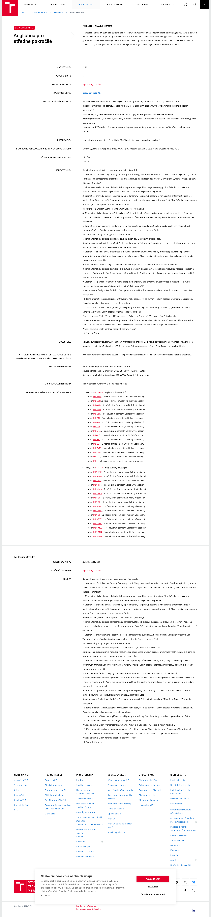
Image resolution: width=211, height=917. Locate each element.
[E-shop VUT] (193, 890)
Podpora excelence (117, 785)
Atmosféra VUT (21, 780)
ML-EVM (97, 448)
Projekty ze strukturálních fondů (120, 825)
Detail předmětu (77, 12)
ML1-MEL (97, 523)
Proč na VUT (51, 780)
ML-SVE (96, 422)
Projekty (111, 818)
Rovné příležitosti (178, 835)
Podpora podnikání (85, 856)
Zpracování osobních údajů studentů (89, 819)
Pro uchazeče (58, 4)
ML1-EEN (97, 532)
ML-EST (96, 439)
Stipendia (80, 836)
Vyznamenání (176, 803)
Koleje (16, 790)
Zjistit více (45, 896)
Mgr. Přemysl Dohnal (92, 84)
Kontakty (174, 850)
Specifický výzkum (116, 832)
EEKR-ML (99, 392)
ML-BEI (96, 413)
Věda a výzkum (115, 4)
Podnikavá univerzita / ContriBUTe (180, 792)
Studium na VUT (39, 12)
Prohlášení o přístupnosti (86, 906)
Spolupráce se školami (149, 790)
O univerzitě (168, 4)
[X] (185, 882)
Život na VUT (31, 4)
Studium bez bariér (85, 851)
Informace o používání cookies (88, 909)
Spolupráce (142, 4)
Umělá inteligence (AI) (180, 865)
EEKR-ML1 (99, 467)
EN (204, 4)
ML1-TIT (97, 480)
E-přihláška (50, 813)
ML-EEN (97, 396)
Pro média (175, 855)
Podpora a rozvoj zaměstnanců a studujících (183, 828)
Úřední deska (176, 813)
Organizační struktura (180, 809)
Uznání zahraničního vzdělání (85, 831)
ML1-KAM (97, 489)
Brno (16, 810)
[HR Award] (193, 910)
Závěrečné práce (84, 798)
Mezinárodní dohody (148, 800)
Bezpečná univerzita (179, 798)
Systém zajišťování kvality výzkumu (120, 797)
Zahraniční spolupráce (149, 785)
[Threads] (176, 882)
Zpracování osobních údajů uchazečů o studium (57, 807)
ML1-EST (97, 514)
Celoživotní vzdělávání (55, 800)
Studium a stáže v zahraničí (89, 824)
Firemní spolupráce (148, 780)
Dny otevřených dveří (55, 790)
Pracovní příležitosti (183, 822)
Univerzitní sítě (146, 805)
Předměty (58, 12)
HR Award (175, 845)
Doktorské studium (85, 803)
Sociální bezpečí (83, 846)
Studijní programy (53, 785)
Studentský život (21, 805)
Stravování (19, 795)
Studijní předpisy (84, 807)
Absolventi (178, 860)
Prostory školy (20, 785)
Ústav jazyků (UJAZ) (92, 93)
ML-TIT (96, 456)
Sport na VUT (20, 800)
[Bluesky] (193, 882)
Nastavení (153, 887)
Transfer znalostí (116, 808)
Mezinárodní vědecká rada (120, 790)
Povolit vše (153, 879)
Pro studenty (86, 4)
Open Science (114, 813)
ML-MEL (97, 431)
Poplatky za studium (85, 812)
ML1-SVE (97, 506)
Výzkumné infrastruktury (119, 803)
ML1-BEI (97, 497)
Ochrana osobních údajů (182, 818)
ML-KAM (97, 405)
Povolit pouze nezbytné (153, 894)
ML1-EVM (97, 472)
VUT (24, 12)
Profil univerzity (177, 780)
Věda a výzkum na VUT (118, 780)
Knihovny (84, 841)
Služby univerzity (147, 795)
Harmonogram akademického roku (85, 792)
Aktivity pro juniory (54, 795)
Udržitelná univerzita (180, 785)
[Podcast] (185, 890)
